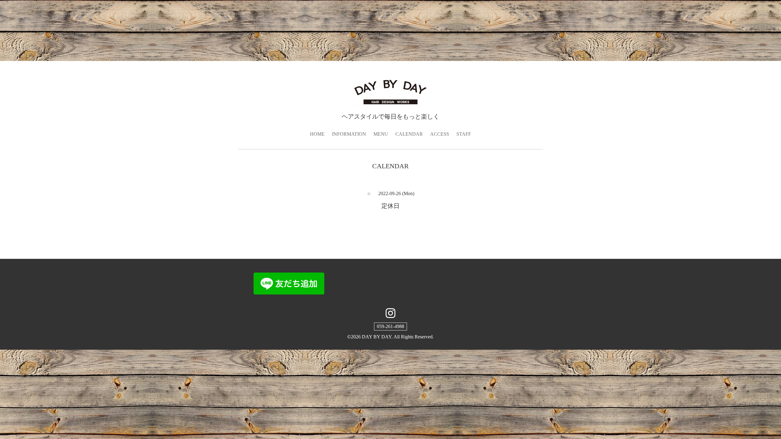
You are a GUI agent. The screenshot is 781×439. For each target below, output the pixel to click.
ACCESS (439, 134)
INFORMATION (349, 134)
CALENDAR (409, 134)
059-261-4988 (390, 326)
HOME (317, 134)
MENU (380, 134)
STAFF (463, 134)
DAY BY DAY (376, 336)
